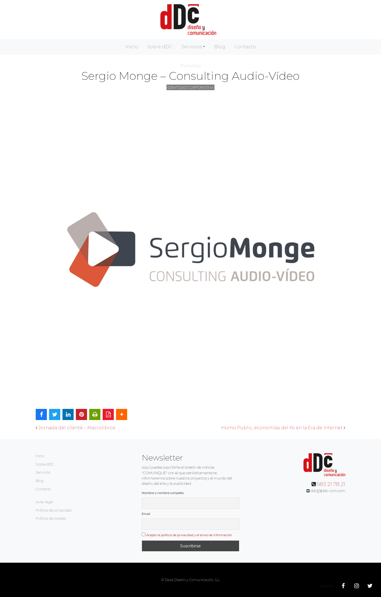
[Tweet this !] (54, 414)
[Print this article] (94, 414)
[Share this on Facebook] (41, 414)
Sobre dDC (160, 46)
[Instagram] (356, 585)
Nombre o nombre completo (163, 493)
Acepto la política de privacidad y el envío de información (189, 535)
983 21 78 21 (331, 484)
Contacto (245, 46)
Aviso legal (44, 502)
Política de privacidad (53, 510)
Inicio (131, 46)
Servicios (192, 46)
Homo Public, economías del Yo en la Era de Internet (282, 427)
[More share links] (121, 414)
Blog (219, 46)
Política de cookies (51, 518)
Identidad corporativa (190, 87)
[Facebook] (343, 585)
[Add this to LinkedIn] (68, 414)
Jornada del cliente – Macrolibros (76, 427)
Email (146, 514)
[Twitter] (369, 585)
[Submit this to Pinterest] (81, 414)
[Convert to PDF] (108, 414)
